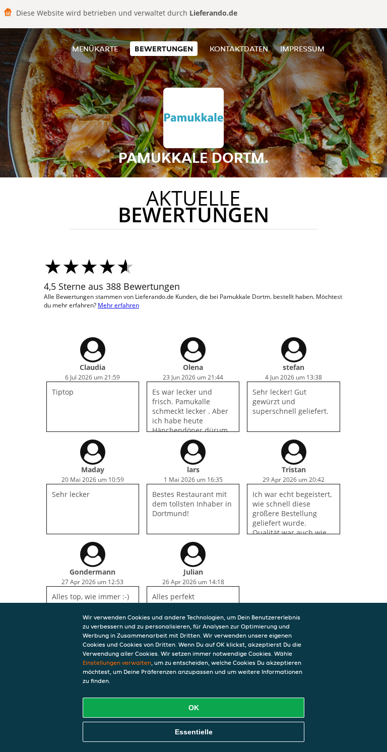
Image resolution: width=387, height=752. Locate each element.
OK (193, 708)
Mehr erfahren (118, 305)
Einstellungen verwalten (117, 662)
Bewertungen (164, 48)
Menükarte (95, 48)
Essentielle (194, 732)
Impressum (302, 48)
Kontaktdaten (239, 48)
